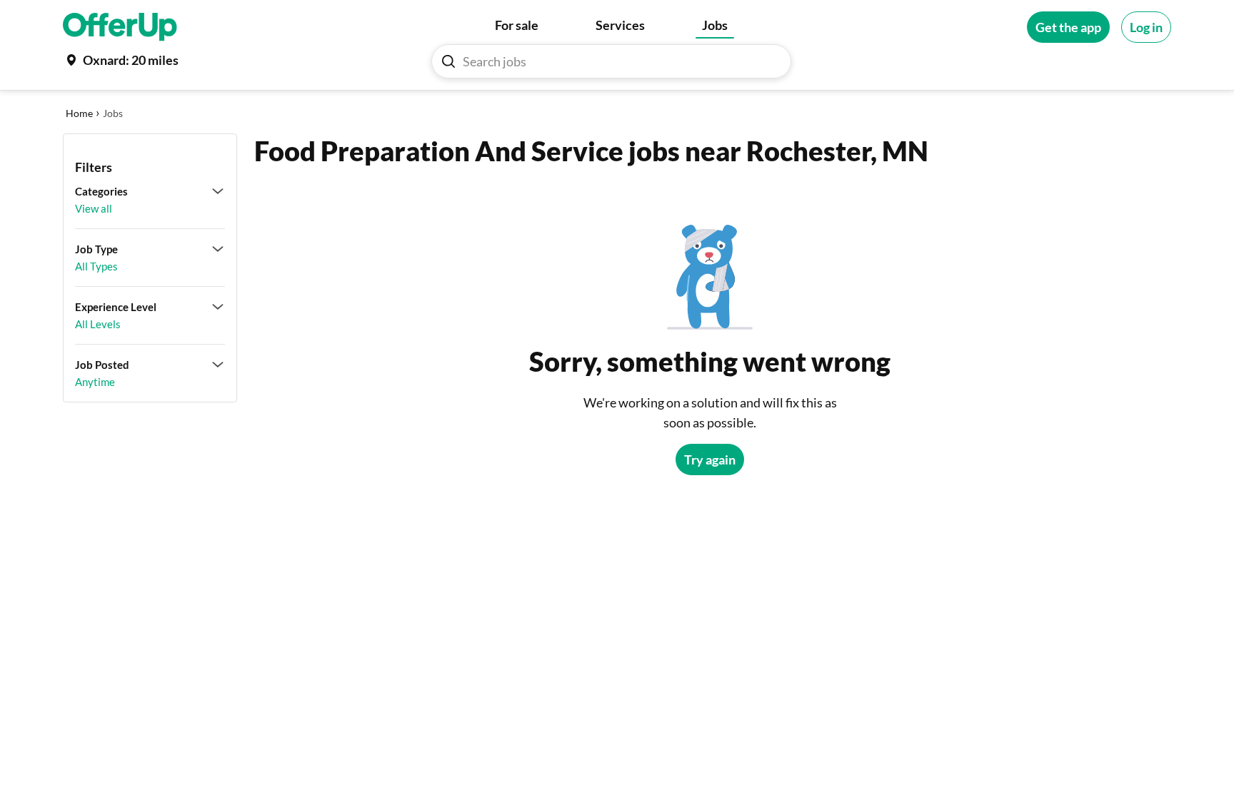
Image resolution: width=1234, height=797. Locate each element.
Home (79, 113)
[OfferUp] (120, 27)
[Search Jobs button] (448, 61)
